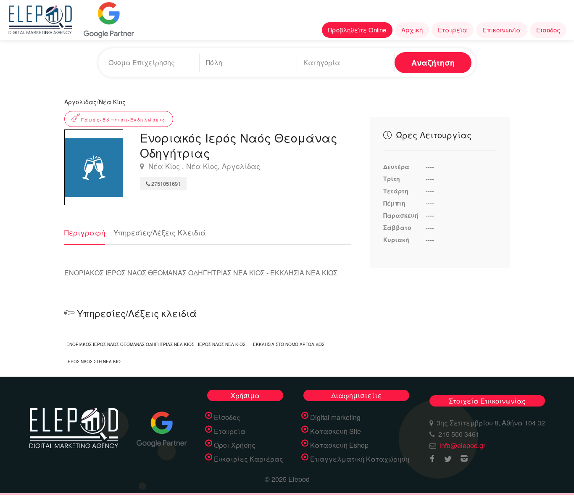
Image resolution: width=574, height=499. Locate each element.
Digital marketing (335, 417)
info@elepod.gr (462, 445)
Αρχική (412, 29)
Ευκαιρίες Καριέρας (248, 459)
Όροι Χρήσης (234, 445)
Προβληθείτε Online (357, 29)
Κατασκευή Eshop (339, 445)
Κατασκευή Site (335, 431)
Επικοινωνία (501, 29)
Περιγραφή (84, 232)
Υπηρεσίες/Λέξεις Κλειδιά (159, 232)
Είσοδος (548, 29)
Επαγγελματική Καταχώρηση (359, 459)
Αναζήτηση (433, 62)
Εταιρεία (452, 29)
